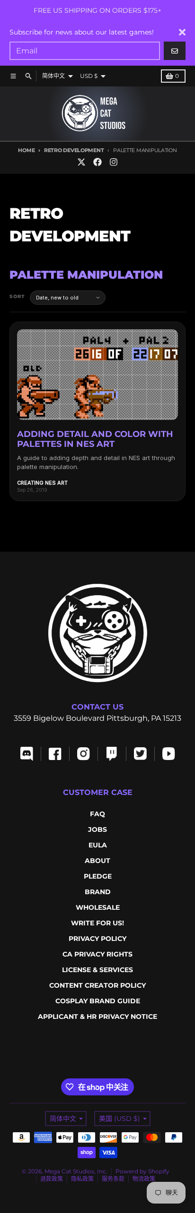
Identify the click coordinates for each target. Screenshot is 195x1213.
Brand (98, 892)
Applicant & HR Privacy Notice (97, 1016)
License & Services (97, 969)
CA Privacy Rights (97, 954)
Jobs (97, 829)
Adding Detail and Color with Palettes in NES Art (95, 439)
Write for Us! (97, 923)
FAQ (97, 814)
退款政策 (51, 1178)
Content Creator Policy (97, 985)
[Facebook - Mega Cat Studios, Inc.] (97, 162)
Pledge (98, 876)
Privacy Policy (97, 938)
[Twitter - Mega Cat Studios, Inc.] (81, 162)
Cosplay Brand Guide (97, 1001)
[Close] (182, 32)
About (97, 860)
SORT (17, 296)
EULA (98, 845)
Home (26, 150)
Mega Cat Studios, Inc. (75, 1171)
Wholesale (98, 907)
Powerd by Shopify (142, 1171)
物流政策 (144, 1178)
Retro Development (74, 150)
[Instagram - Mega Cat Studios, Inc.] (113, 162)
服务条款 (113, 1178)
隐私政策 (82, 1178)
